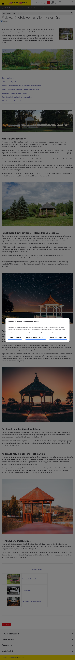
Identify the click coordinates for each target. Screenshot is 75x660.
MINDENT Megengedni (58, 338)
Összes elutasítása (15, 338)
